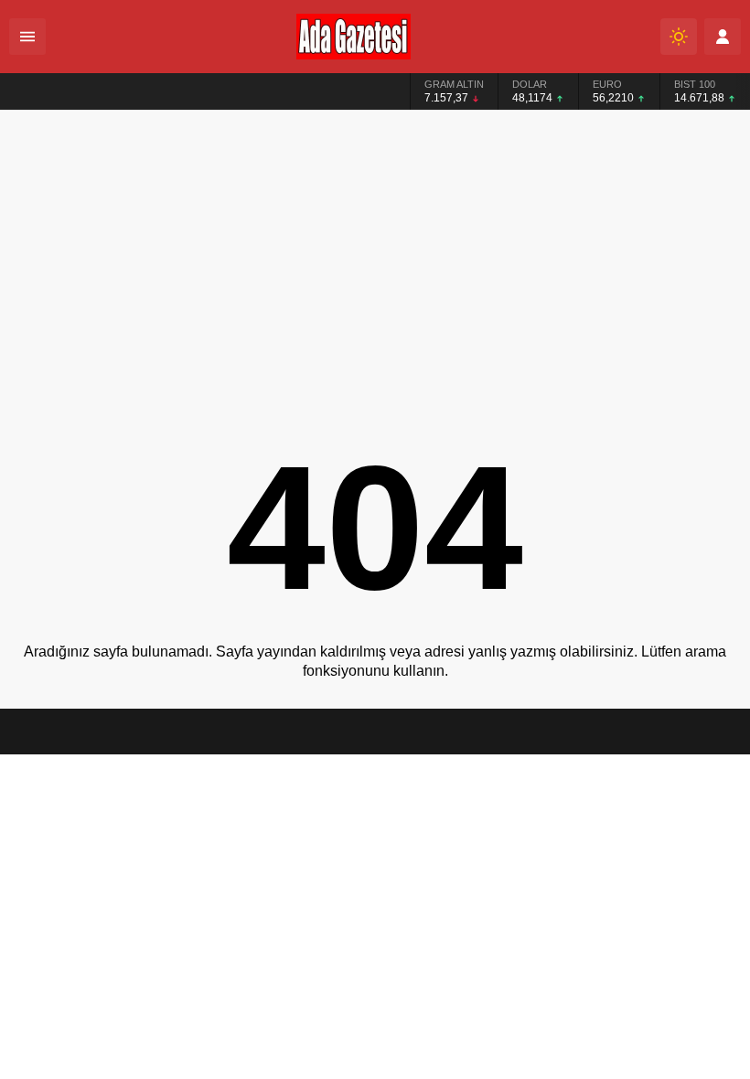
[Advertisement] (375, 248)
